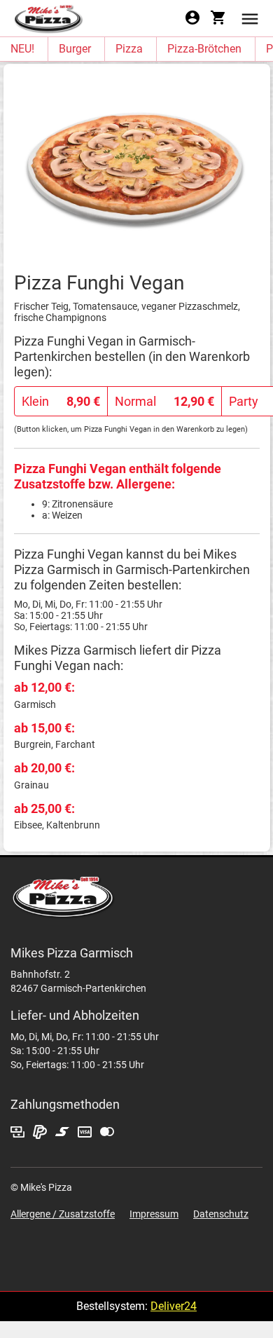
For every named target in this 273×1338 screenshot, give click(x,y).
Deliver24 (173, 1306)
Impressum (154, 1214)
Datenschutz (220, 1214)
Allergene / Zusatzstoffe (62, 1214)
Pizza (129, 48)
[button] (249, 18)
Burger (75, 48)
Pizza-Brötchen (204, 48)
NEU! (22, 48)
